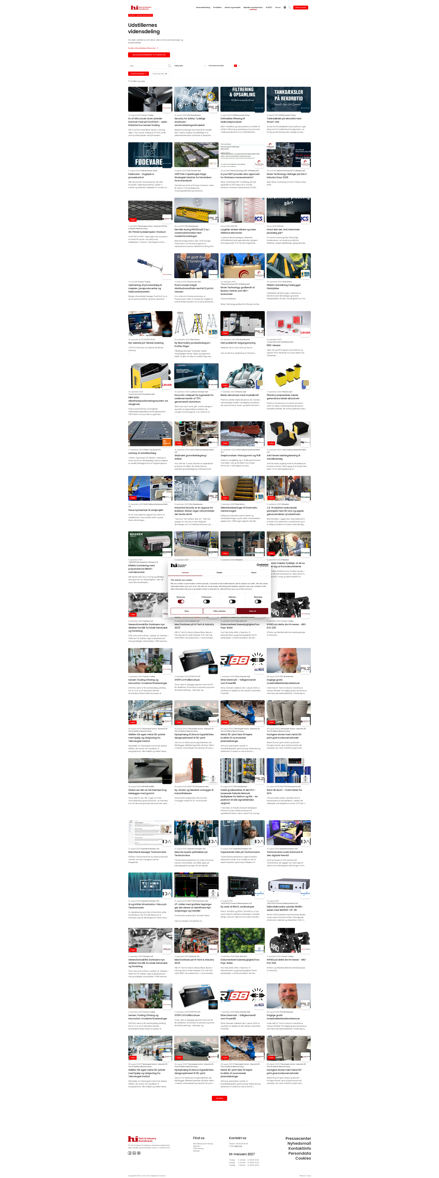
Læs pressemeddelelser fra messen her (149, 55)
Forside (131, 15)
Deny (187, 611)
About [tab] (253, 573)
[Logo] (141, 7)
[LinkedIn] (134, 1154)
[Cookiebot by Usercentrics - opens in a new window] (258, 565)
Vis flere (219, 1098)
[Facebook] (129, 1154)
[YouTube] (139, 1154)
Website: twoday (305, 1176)
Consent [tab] (185, 573)
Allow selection (219, 611)
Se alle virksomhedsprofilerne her (142, 48)
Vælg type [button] (178, 65)
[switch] (206, 601)
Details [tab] (219, 573)
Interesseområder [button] (222, 65)
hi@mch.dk (238, 1146)
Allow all (252, 611)
